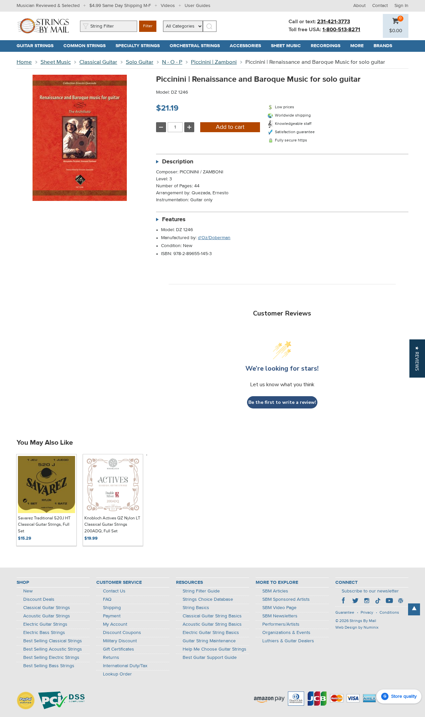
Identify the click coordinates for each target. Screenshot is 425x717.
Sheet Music (56, 62)
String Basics (196, 607)
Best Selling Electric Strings (51, 657)
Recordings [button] (328, 46)
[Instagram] (367, 601)
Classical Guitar (98, 62)
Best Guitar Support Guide (210, 657)
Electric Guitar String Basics (211, 632)
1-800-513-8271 (341, 30)
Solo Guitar (139, 62)
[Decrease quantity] (161, 127)
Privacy (367, 613)
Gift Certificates (118, 649)
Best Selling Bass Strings (48, 666)
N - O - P (172, 62)
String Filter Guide (201, 591)
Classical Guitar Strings (46, 607)
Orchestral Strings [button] (197, 46)
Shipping (112, 607)
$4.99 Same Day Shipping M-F (120, 5)
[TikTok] (378, 601)
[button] (395, 31)
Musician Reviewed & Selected (48, 5)
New (28, 591)
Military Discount (120, 641)
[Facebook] (344, 601)
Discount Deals (38, 599)
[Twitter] (355, 601)
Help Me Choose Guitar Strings (214, 649)
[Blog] (400, 601)
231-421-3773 (333, 22)
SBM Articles (275, 591)
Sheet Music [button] (288, 46)
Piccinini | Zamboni (214, 62)
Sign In (401, 5)
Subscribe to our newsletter (370, 591)
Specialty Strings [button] (140, 46)
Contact (380, 5)
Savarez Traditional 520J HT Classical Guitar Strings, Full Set (44, 524)
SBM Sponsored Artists (286, 599)
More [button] (359, 46)
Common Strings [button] (87, 46)
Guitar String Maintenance (209, 641)
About (359, 5)
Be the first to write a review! (282, 402)
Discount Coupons (122, 632)
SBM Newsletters (280, 616)
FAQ (107, 599)
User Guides (198, 5)
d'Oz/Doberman (214, 237)
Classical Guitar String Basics (212, 616)
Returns (111, 657)
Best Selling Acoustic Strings (52, 649)
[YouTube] (389, 601)
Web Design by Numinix (357, 628)
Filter (147, 26)
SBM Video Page (279, 607)
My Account (115, 624)
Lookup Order (117, 674)
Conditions (389, 613)
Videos (168, 5)
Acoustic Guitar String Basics (212, 624)
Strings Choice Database (208, 599)
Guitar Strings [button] (37, 46)
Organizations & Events (286, 632)
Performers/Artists (280, 624)
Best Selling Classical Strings (52, 641)
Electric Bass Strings (44, 632)
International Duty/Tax (125, 666)
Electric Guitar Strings (45, 624)
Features (174, 220)
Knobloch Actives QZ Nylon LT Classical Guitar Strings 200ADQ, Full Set (112, 524)
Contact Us (114, 591)
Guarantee (344, 613)
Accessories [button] (248, 46)
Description (177, 162)
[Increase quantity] (189, 127)
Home (24, 62)
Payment (112, 616)
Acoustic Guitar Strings (46, 616)
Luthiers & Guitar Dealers (288, 641)
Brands (383, 46)
